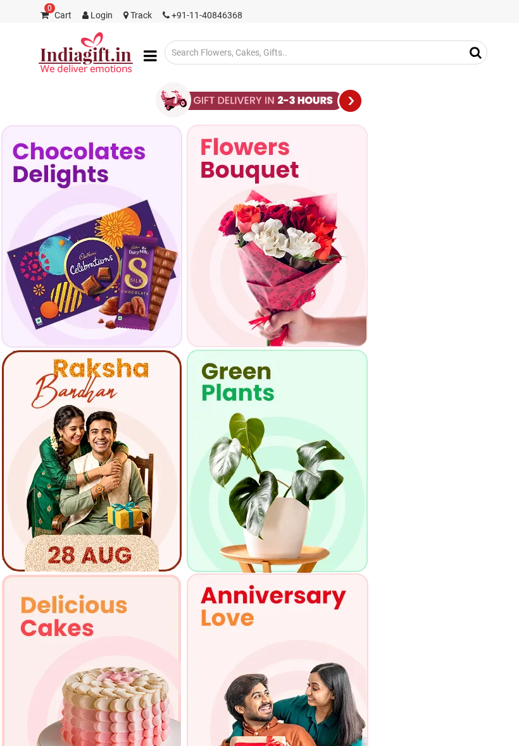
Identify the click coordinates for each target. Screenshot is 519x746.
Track (140, 15)
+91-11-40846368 (206, 15)
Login (101, 15)
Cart (59, 15)
